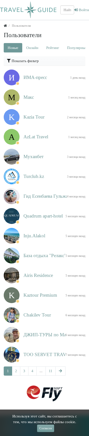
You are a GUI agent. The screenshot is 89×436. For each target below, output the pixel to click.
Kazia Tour (33, 117)
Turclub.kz (33, 176)
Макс (28, 97)
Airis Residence (38, 275)
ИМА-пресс (35, 77)
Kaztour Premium (40, 295)
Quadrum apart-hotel (43, 215)
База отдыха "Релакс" (44, 255)
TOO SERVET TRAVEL (47, 354)
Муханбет (33, 156)
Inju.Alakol (34, 235)
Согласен (45, 428)
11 (50, 371)
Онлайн (32, 48)
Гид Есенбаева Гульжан (46, 196)
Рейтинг (52, 48)
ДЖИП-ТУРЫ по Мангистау (52, 334)
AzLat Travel (35, 136)
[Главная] (5, 25)
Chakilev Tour (37, 314)
